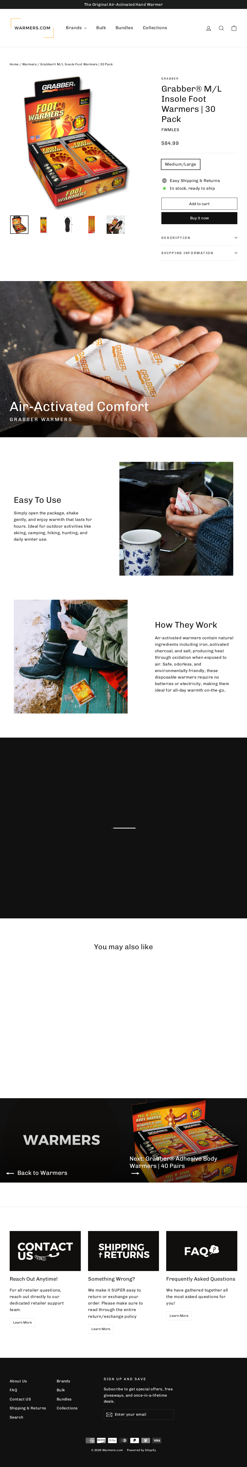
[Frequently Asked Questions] (201, 1251)
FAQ (13, 1390)
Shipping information (187, 253)
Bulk (101, 27)
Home (14, 64)
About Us (18, 1381)
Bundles (124, 27)
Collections (155, 27)
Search (16, 1417)
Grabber (170, 78)
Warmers (29, 64)
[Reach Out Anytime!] (45, 1251)
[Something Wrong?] (123, 1251)
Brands (74, 27)
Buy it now (199, 218)
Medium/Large (180, 164)
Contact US (20, 1399)
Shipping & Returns (28, 1408)
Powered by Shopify (141, 1450)
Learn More (22, 1322)
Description (175, 238)
